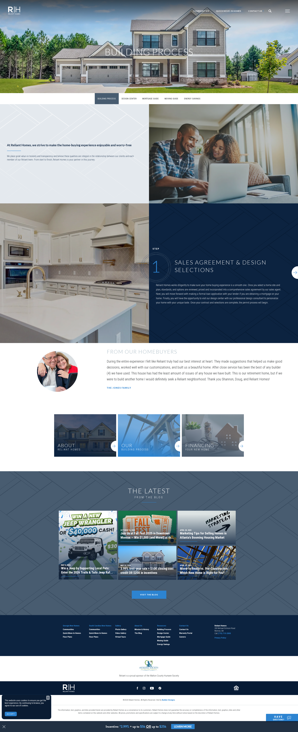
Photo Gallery (120, 629)
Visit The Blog (149, 595)
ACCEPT (11, 714)
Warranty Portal (185, 633)
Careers (182, 637)
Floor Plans (67, 637)
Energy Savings (192, 98)
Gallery (118, 625)
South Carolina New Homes (100, 625)
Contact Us (183, 625)
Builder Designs (168, 700)
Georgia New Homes (71, 625)
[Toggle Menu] (283, 11)
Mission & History (142, 629)
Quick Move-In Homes (228, 11)
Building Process (107, 98)
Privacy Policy (220, 638)
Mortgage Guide (150, 98)
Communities (201, 11)
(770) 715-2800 (224, 633)
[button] (271, 11)
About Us (138, 625)
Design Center (129, 98)
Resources (161, 625)
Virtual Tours (120, 637)
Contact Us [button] (255, 11)
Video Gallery (120, 633)
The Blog (138, 633)
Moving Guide (171, 98)
